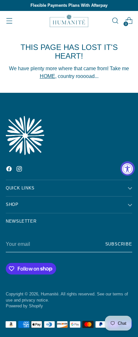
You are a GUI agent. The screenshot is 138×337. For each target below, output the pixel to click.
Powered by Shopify (24, 306)
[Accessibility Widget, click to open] (127, 168)
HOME (47, 76)
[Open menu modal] (9, 20)
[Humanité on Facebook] (9, 170)
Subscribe (119, 244)
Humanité (49, 294)
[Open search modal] (115, 20)
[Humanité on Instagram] (20, 170)
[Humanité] (69, 20)
